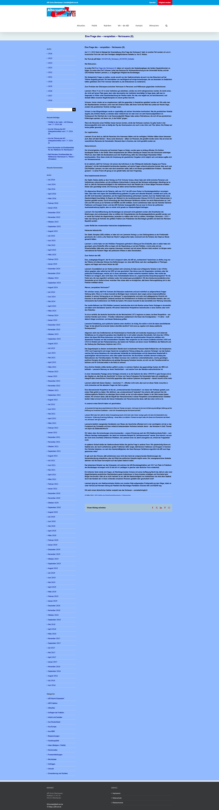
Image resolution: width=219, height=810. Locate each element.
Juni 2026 (52, 184)
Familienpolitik (53, 741)
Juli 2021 (51, 460)
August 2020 (53, 512)
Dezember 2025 (54, 212)
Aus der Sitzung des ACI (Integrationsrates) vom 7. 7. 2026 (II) (60, 131)
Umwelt (51, 769)
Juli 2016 (51, 680)
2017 (50, 96)
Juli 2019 (51, 573)
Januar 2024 (52, 320)
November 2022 (54, 386)
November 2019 (54, 554)
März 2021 (52, 479)
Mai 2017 (51, 652)
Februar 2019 (53, 596)
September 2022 (54, 395)
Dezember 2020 (54, 493)
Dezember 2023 (54, 325)
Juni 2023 (52, 353)
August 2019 (53, 568)
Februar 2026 (53, 203)
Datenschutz (117, 798)
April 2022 (52, 418)
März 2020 (52, 535)
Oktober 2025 (53, 222)
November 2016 (54, 666)
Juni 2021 (52, 465)
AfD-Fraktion (98, 495)
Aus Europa (52, 727)
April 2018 (52, 629)
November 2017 (54, 638)
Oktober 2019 (53, 559)
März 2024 (52, 311)
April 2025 (52, 250)
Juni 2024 (52, 297)
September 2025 (54, 226)
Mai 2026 (51, 189)
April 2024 (52, 306)
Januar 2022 (52, 432)
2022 (50, 72)
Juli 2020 (51, 517)
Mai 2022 (51, 414)
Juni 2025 (52, 240)
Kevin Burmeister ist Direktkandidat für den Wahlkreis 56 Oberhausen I (61, 148)
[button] (166, 25)
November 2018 (54, 610)
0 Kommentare (126, 495)
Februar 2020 (53, 540)
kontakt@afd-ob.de (56, 804)
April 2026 (52, 194)
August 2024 (53, 287)
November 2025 (54, 217)
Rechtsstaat (52, 759)
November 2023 (54, 329)
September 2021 (54, 451)
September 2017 (54, 643)
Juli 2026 (51, 180)
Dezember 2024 (54, 269)
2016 (50, 100)
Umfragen (51, 764)
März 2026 (52, 198)
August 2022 (53, 400)
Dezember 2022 (54, 381)
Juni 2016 (52, 685)
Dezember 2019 (54, 549)
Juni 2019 (52, 578)
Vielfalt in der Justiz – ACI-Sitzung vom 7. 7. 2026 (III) (60, 123)
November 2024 (54, 273)
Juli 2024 (51, 292)
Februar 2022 (53, 428)
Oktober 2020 (53, 503)
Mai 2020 (51, 526)
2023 (50, 68)
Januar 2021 (52, 489)
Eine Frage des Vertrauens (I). (105, 68)
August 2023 (53, 343)
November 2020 (54, 498)
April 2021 (52, 474)
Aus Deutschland (108, 495)
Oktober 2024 (53, 278)
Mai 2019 (51, 582)
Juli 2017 (51, 648)
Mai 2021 (51, 470)
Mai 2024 (51, 301)
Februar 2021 (53, 484)
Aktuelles (51, 708)
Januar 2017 (52, 662)
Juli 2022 (51, 404)
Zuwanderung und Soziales (58, 773)
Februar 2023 (53, 371)
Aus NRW (51, 731)
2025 (50, 58)
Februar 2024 (53, 315)
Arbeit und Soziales (55, 717)
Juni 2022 (52, 409)
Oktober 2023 (53, 334)
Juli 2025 (51, 236)
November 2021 (54, 442)
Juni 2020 (52, 521)
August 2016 (53, 676)
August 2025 (53, 231)
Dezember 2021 (54, 437)
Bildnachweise (118, 803)
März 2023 (52, 367)
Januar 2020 (52, 545)
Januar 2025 (52, 264)
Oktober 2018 (53, 615)
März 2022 (52, 423)
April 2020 (52, 531)
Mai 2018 (51, 624)
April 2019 (52, 587)
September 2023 (54, 339)
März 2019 (52, 592)
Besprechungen (53, 736)
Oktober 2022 (53, 390)
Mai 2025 (51, 245)
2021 (50, 77)
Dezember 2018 (54, 606)
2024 (50, 63)
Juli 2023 (51, 348)
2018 (50, 91)
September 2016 (54, 671)
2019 (50, 86)
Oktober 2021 (53, 446)
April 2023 (52, 362)
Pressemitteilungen (55, 755)
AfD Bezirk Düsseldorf (56, 698)
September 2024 (54, 283)
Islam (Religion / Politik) (57, 745)
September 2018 (54, 620)
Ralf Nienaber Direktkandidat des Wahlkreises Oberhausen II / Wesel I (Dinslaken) (61, 156)
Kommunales (117, 495)
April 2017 (52, 657)
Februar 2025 (53, 259)
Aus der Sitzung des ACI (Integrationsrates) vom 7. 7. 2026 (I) (60, 140)
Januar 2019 (52, 601)
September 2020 (54, 507)
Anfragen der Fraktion (56, 712)
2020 (50, 81)
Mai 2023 (51, 358)
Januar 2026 (52, 208)
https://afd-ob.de (55, 807)
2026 (50, 53)
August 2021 (53, 456)
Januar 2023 (52, 376)
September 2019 (54, 563)
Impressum (116, 793)
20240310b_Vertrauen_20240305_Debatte (118, 59)
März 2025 (52, 254)
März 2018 (52, 634)
